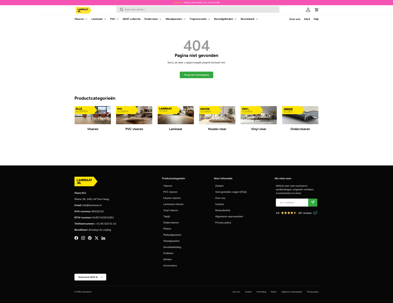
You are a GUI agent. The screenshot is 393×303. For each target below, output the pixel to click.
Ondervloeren (300, 129)
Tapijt (166, 216)
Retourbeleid (222, 210)
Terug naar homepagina (196, 74)
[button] (316, 9)
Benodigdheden (223, 19)
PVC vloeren (134, 129)
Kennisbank (248, 19)
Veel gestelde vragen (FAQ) (231, 191)
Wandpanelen (174, 19)
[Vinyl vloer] (259, 115)
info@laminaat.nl (92, 205)
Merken (167, 259)
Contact (219, 204)
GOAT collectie (132, 19)
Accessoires (170, 265)
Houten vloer (217, 129)
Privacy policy (223, 222)
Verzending (261, 292)
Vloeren (79, 19)
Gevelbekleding (172, 247)
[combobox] (197, 9)
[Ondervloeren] (300, 115)
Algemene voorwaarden (229, 216)
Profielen (168, 253)
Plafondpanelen (172, 234)
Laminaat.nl (86, 292)
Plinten (167, 228)
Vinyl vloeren (170, 210)
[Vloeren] (93, 115)
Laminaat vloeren (173, 204)
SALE (307, 19)
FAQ (316, 19)
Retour (274, 292)
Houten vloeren (172, 197)
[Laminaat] (176, 115)
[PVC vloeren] (134, 115)
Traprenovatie (198, 19)
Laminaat (97, 19)
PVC (112, 19)
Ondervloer (151, 19)
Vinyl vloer (258, 129)
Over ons (294, 19)
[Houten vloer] (217, 115)
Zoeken (219, 185)
